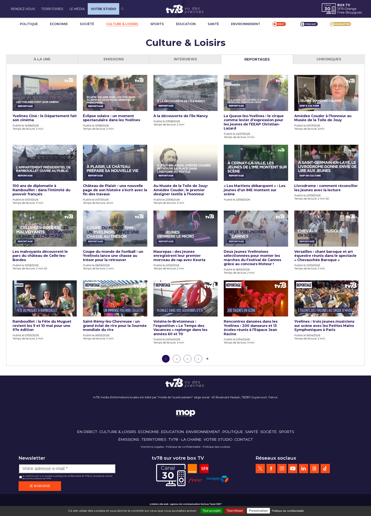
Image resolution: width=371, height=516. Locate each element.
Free (341, 12)
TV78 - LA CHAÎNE (185, 439)
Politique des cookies (216, 446)
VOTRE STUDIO (103, 9)
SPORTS (157, 24)
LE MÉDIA (77, 9)
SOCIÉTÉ (87, 24)
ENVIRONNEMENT (245, 24)
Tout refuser (235, 510)
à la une (42, 59)
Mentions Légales (152, 446)
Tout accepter (212, 510)
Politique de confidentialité (183, 446)
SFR (340, 9)
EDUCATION (186, 24)
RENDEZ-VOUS (23, 9)
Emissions (114, 59)
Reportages (257, 59)
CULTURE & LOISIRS (122, 24)
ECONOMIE (59, 24)
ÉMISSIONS (128, 439)
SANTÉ (213, 24)
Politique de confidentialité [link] (288, 510)
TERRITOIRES (52, 9)
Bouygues (354, 12)
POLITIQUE (29, 24)
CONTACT (244, 439)
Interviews (185, 59)
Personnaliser (258, 510)
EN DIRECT (87, 431)
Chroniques (329, 59)
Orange (351, 9)
